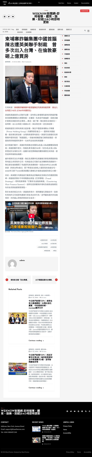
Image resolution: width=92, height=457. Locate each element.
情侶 (42, 295)
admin (22, 260)
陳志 (55, 250)
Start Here (61, 3)
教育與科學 (42, 29)
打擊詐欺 (54, 243)
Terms (65, 429)
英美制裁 (54, 247)
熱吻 (65, 77)
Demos (69, 3)
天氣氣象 (67, 54)
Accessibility (67, 433)
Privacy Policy (67, 426)
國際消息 (60, 29)
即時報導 (24, 29)
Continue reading (35, 340)
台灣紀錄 (54, 240)
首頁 (17, 29)
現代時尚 (67, 81)
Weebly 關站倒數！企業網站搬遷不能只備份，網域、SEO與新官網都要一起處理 (50, 427)
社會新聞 (28, 32)
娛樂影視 (33, 29)
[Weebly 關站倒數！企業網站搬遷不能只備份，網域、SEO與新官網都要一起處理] (36, 429)
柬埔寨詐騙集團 (43, 247)
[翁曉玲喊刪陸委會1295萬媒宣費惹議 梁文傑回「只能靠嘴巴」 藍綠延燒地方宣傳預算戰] (36, 440)
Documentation (85, 3)
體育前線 (52, 29)
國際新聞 (7, 62)
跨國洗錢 (47, 250)
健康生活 (69, 29)
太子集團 (45, 243)
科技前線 (67, 91)
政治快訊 (20, 32)
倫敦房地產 (44, 240)
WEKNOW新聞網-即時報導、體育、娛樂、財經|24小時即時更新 (46, 18)
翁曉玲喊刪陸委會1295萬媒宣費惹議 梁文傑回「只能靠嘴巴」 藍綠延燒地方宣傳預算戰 (51, 438)
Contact (76, 3)
